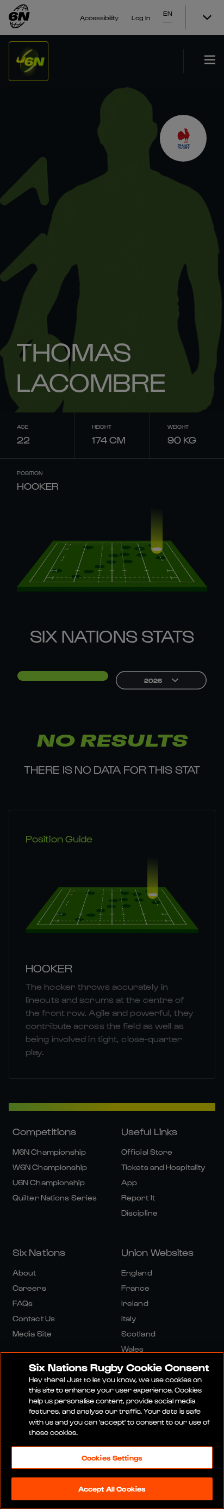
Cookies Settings (112, 1457)
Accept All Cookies (112, 1489)
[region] (112, 1430)
